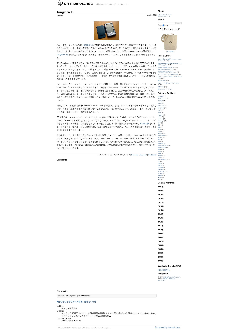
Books (159, 117)
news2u (160, 155)
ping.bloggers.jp (162, 159)
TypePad (160, 175)
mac (159, 141)
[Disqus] (107, 193)
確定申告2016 (162, 80)
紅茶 (159, 125)
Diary (159, 129)
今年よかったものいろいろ (165, 69)
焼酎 (159, 127)
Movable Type (162, 147)
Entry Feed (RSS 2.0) (164, 270)
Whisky (160, 177)
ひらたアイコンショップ (168, 29)
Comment (143, 155)
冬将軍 (159, 112)
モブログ (160, 101)
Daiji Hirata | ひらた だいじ (79, 328)
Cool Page (161, 121)
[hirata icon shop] (170, 50)
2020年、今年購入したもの (165, 67)
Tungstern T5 (62, 55)
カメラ (159, 110)
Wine (159, 179)
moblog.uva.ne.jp (163, 145)
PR (158, 161)
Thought (160, 173)
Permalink (134, 155)
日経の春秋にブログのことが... (172, 277)
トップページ (161, 280)
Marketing (160, 143)
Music (159, 151)
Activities (160, 96)
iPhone (160, 137)
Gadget (60, 15)
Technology (161, 171)
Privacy (160, 163)
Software (160, 169)
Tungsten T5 (65, 12)
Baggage (160, 115)
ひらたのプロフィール (164, 16)
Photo (159, 157)
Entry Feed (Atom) (163, 269)
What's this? (170, 51)
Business (160, 119)
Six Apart (160, 167)
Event (159, 131)
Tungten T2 (88, 45)
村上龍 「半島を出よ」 (169, 278)
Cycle (159, 123)
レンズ (159, 103)
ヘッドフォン (161, 105)
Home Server (161, 135)
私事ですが (161, 87)
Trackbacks (152, 155)
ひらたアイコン (162, 98)
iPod (159, 139)
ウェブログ (161, 108)
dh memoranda (78, 3)
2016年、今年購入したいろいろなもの (168, 83)
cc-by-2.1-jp (107, 328)
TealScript (144, 124)
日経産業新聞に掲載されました (166, 72)
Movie (159, 149)
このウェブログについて (164, 14)
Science (160, 165)
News (159, 153)
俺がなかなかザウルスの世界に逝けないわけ (76, 302)
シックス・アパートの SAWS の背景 (168, 74)
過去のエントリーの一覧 (164, 89)
